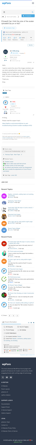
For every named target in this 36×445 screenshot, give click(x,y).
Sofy (13, 34)
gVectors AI (4, 392)
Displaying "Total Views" (14, 201)
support (12, 202)
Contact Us (4, 425)
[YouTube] (6, 377)
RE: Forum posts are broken (15, 251)
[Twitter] (2, 377)
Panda (11, 197)
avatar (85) (14, 175)
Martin (11, 282)
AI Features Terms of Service (9, 431)
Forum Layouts (5, 389)
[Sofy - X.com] (6, 113)
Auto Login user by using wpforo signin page (20, 221)
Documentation (5, 404)
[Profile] (4, 60)
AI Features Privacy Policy (8, 428)
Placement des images (14, 214)
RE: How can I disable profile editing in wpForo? (21, 302)
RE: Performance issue (14, 277)
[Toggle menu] (33, 3)
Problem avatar (9, 161)
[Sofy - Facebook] (5, 113)
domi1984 (12, 223)
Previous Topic (9, 154)
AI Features (4, 386)
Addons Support (6, 413)
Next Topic (17, 154)
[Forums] (3, 16)
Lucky (11, 230)
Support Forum (5, 407)
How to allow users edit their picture (16, 163)
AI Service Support (6, 410)
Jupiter (11, 256)
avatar (5, 92)
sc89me (12, 210)
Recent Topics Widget (14, 228)
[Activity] (6, 60)
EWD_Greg (15, 51)
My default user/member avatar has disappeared (18, 167)
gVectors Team (5, 422)
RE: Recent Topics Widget (15, 285)
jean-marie (12, 216)
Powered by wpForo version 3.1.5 (27, 354)
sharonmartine (13, 248)
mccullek (12, 300)
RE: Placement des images (15, 269)
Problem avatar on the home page (14, 165)
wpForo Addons (5, 395)
